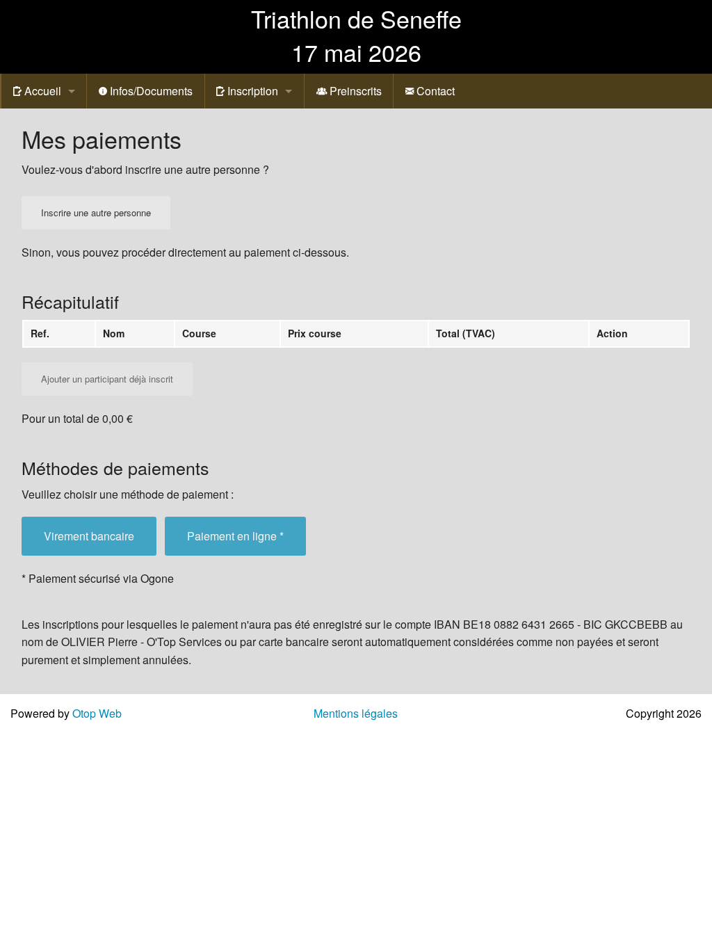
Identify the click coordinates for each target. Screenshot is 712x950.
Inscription (251, 91)
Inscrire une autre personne (96, 212)
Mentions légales (356, 713)
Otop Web (97, 713)
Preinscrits (354, 91)
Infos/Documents (150, 91)
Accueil (41, 91)
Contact (434, 91)
